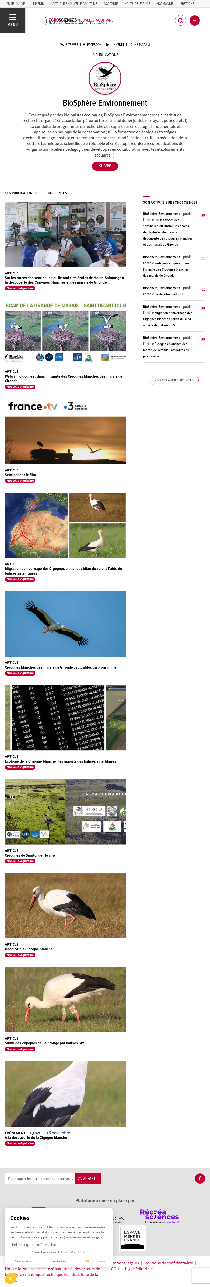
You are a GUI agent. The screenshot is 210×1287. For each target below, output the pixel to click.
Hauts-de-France (137, 4)
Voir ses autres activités (174, 380)
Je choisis (58, 1261)
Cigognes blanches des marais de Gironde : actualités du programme (61, 667)
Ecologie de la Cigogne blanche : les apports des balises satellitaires (60, 761)
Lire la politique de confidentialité (33, 1244)
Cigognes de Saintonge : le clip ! (31, 855)
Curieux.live (15, 4)
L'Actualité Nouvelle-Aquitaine (74, 4)
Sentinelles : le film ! (21, 475)
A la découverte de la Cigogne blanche (36, 1137)
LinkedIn (38, 4)
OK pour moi (94, 1261)
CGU (115, 1268)
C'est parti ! (88, 1178)
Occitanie (111, 4)
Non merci (23, 1261)
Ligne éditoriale (139, 1268)
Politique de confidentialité (168, 1263)
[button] (11, 1278)
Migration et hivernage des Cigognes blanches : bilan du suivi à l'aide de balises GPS (167, 319)
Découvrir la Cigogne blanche (29, 949)
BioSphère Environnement (161, 214)
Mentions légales (124, 1263)
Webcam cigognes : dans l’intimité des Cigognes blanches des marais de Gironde (63, 379)
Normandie (165, 4)
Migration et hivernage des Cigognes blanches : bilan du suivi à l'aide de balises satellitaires (63, 571)
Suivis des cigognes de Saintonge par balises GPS (45, 1043)
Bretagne (187, 4)
